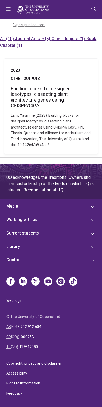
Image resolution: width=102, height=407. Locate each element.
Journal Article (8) (33, 38)
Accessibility (16, 373)
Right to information (23, 383)
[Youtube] (48, 282)
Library (13, 246)
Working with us (21, 219)
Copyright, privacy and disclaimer (34, 363)
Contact (14, 259)
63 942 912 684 (28, 327)
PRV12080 (29, 347)
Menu (8, 9)
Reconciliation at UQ (43, 189)
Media (12, 206)
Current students (22, 233)
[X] (35, 282)
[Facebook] (10, 282)
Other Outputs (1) (69, 38)
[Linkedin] (23, 282)
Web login (14, 300)
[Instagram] (60, 282)
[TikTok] (73, 282)
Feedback (14, 393)
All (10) (7, 38)
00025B (27, 337)
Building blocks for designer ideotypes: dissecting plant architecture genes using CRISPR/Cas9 (51, 106)
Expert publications (29, 25)
